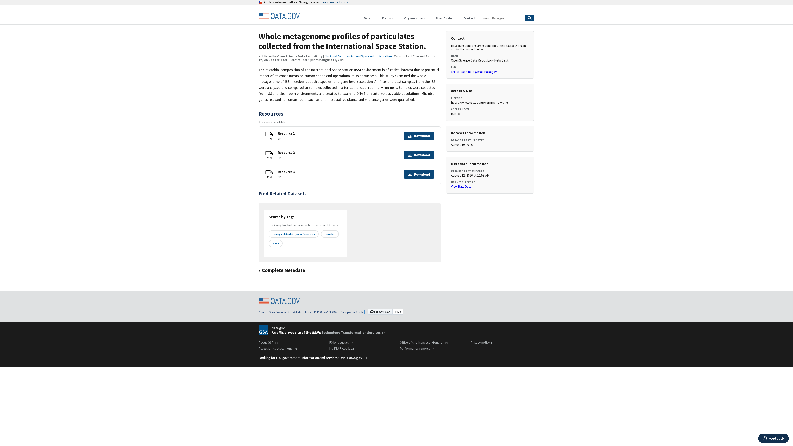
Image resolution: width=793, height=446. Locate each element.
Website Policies (302, 312)
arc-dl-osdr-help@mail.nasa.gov (474, 72)
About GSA (266, 342)
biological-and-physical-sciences (293, 234)
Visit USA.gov (352, 358)
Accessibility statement (276, 348)
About (262, 312)
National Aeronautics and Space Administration (358, 56)
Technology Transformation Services (351, 332)
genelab (330, 234)
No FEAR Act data (341, 348)
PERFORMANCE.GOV (325, 312)
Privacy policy (480, 342)
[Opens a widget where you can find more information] (773, 439)
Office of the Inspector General (422, 342)
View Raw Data (461, 186)
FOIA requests (339, 342)
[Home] (279, 16)
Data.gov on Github (352, 312)
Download (422, 136)
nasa (275, 243)
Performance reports (415, 348)
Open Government (279, 312)
